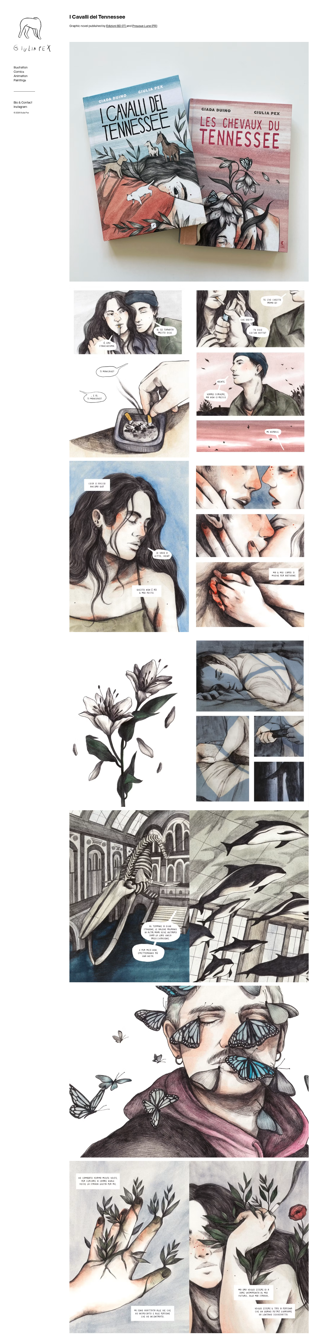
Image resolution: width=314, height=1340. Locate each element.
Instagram (20, 107)
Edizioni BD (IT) (116, 26)
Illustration (21, 68)
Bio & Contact (23, 103)
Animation (21, 76)
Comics (19, 72)
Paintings (20, 80)
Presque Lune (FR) (144, 26)
